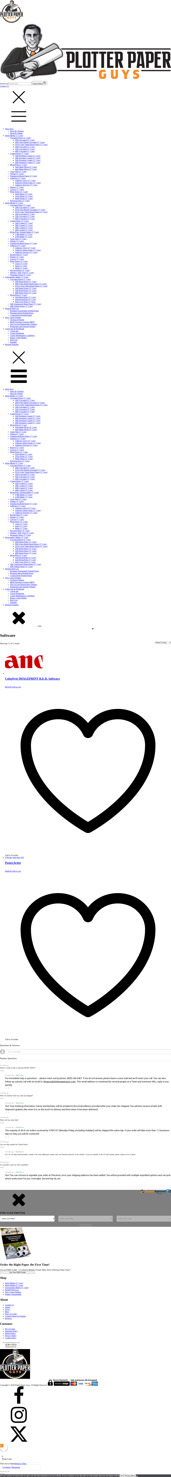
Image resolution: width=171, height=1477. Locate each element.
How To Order (11, 1314)
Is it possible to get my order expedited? (14, 1165)
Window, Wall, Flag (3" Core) (22, 273)
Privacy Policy (11, 1336)
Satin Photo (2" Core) (23, 194)
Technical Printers (17, 320)
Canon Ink (14, 331)
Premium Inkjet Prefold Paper (21, 313)
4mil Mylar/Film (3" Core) (25, 299)
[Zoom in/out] (1, 1471)
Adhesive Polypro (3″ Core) (26, 252)
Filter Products (85, 1225)
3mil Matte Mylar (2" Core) (26, 167)
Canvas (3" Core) (17, 259)
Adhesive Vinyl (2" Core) (25, 180)
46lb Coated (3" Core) (24, 230)
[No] (137, 1476)
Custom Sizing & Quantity (15, 1316)
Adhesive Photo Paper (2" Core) (28, 183)
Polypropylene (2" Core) (20, 201)
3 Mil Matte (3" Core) (23, 234)
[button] (6, 1088)
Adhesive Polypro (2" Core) (26, 185)
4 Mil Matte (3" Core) (23, 237)
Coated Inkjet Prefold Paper (21, 315)
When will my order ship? (9, 1120)
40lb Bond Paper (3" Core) (25, 293)
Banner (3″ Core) (17, 257)
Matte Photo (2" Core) (24, 198)
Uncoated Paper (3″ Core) (20, 205)
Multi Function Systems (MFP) (22, 322)
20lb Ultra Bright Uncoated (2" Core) (30, 142)
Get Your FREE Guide (18, 1272)
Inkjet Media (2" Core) (14, 136)
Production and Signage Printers (22, 326)
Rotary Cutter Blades (18, 338)
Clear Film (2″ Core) (18, 171)
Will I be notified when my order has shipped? (16, 1096)
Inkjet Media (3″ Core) (14, 203)
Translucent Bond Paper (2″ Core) (23, 176)
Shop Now (9, 129)
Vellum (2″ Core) (17, 174)
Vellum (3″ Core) (17, 241)
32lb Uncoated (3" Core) (25, 216)
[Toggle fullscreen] (4, 1471)
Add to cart (16, 687)
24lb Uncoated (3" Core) (25, 214)
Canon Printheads (17, 333)
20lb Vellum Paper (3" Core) (21, 306)
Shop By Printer (16, 133)
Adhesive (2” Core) (18, 178)
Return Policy (10, 1333)
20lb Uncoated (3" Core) (25, 207)
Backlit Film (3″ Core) (19, 255)
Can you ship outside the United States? (14, 1144)
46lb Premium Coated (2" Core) (27, 162)
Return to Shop (20, 1464)
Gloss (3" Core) (21, 264)
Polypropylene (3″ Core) (20, 270)
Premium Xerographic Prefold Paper (24, 311)
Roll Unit (13, 340)
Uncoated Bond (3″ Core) (20, 279)
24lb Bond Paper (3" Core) (25, 288)
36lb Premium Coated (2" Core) (27, 160)
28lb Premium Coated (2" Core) (27, 158)
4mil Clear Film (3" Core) (25, 302)
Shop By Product (17, 131)
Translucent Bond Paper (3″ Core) (23, 243)
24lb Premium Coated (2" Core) (27, 156)
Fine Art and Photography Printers (23, 324)
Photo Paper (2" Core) (19, 192)
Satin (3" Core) (21, 266)
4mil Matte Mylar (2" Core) (26, 169)
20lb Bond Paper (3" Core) (25, 282)
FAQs (7, 1309)
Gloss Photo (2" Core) (24, 196)
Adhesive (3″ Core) (18, 246)
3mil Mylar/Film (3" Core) (25, 297)
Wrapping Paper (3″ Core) (20, 275)
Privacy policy (130, 1476)
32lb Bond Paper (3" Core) (25, 291)
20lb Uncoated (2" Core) (25, 140)
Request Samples (12, 344)
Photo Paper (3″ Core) (19, 261)
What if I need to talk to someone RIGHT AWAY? (18, 1068)
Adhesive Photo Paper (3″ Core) (28, 250)
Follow (2, 1071)
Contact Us (9, 1305)
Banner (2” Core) (17, 187)
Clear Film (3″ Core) (18, 239)
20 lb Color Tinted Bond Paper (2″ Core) (31, 145)
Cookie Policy (10, 1338)
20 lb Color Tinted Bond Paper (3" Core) (31, 212)
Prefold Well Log (12, 308)
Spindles (13, 342)
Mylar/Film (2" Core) (18, 165)
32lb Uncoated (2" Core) (25, 149)
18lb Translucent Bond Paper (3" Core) (25, 304)
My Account (10, 1329)
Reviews (8, 1318)
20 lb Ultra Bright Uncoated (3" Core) (30, 210)
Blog (7, 1312)
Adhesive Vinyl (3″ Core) (25, 248)
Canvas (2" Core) (17, 189)
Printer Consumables (13, 1294)
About (7, 1307)
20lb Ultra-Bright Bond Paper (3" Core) (31, 284)
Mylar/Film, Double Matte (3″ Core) (24, 232)
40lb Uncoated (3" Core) (25, 219)
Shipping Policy (11, 1331)
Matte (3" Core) (21, 268)
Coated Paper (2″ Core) (19, 153)
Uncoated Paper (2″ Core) (20, 138)
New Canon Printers (13, 317)
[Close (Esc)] (9, 1471)
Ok (122, 1476)
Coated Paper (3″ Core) (19, 221)
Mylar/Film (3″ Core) (18, 295)
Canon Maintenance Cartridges (22, 335)
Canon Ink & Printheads (14, 329)
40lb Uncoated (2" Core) (25, 151)
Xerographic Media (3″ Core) (16, 277)
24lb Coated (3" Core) (24, 223)
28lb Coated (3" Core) (24, 225)
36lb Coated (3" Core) (24, 228)
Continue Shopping (11, 1467)
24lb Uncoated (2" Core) (25, 147)
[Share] (6, 1471)
